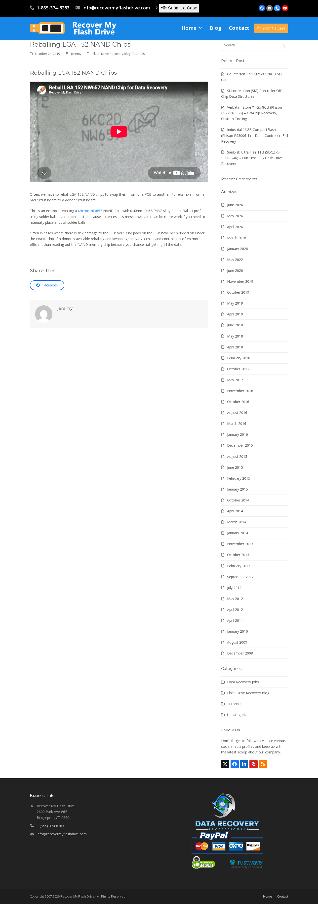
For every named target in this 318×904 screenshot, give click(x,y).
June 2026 (235, 204)
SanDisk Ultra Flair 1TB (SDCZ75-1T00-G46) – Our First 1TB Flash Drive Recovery (252, 158)
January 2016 (237, 434)
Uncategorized (238, 714)
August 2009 (237, 642)
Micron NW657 (90, 210)
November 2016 (240, 390)
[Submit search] (283, 45)
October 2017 (238, 369)
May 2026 (235, 216)
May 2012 (235, 598)
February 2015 (238, 478)
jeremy (76, 53)
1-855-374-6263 (53, 8)
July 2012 (234, 587)
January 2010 (237, 631)
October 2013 (238, 554)
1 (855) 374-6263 (50, 825)
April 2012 (235, 609)
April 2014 (235, 511)
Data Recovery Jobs (243, 682)
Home (267, 896)
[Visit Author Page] (43, 313)
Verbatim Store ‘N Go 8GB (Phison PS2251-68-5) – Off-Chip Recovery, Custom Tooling (251, 113)
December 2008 (240, 653)
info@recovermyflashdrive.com (116, 8)
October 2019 (238, 292)
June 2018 (235, 325)
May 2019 (235, 303)
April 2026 (235, 226)
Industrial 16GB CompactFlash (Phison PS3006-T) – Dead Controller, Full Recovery (254, 135)
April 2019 (235, 314)
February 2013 (238, 565)
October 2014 (238, 500)
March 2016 (236, 423)
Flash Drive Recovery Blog (111, 53)
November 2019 (240, 281)
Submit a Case (182, 7)
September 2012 (240, 576)
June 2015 (235, 467)
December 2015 (240, 445)
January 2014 (237, 532)
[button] (47, 285)
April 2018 (235, 347)
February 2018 (238, 358)
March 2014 (236, 522)
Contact (282, 896)
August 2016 (237, 412)
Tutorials (138, 53)
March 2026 (236, 237)
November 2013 (240, 543)
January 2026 (237, 248)
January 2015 (237, 489)
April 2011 (235, 620)
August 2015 (237, 456)
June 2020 (235, 270)
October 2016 (238, 401)
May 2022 (235, 259)
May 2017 (235, 379)
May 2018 (235, 336)
